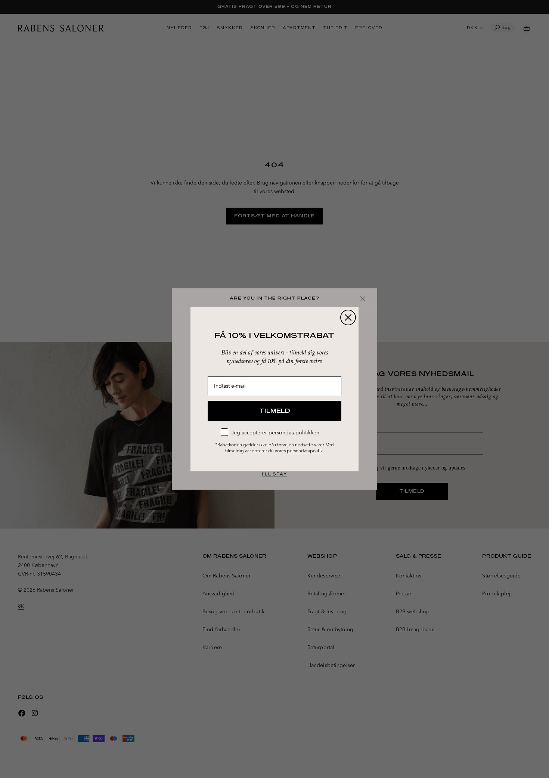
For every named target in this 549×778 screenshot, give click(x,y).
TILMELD (274, 411)
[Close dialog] (348, 317)
